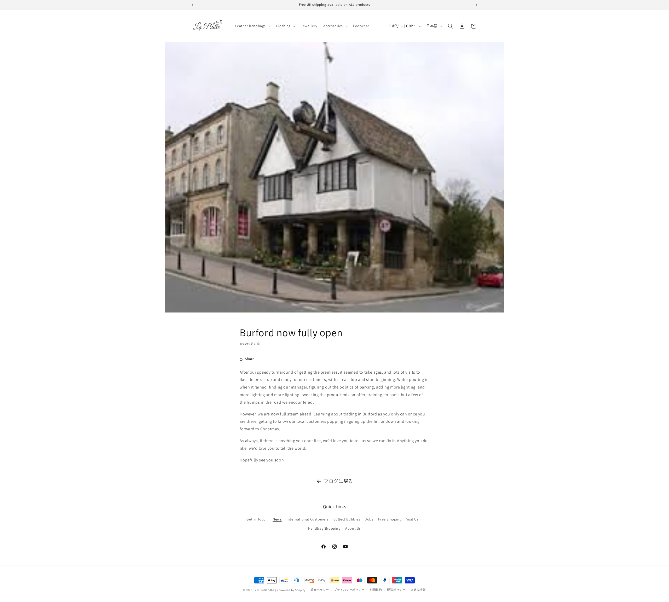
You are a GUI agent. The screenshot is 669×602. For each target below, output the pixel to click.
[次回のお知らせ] (476, 5)
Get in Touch (257, 519)
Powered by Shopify (292, 590)
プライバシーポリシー (349, 590)
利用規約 (376, 590)
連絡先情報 (418, 590)
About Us (353, 528)
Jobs (369, 519)
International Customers (307, 519)
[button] (252, 25)
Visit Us (412, 519)
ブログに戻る (338, 481)
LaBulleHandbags (266, 590)
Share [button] (250, 358)
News (277, 519)
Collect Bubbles (346, 519)
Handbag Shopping (324, 528)
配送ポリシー (396, 590)
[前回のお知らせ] (192, 5)
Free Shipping (389, 519)
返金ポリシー (319, 590)
